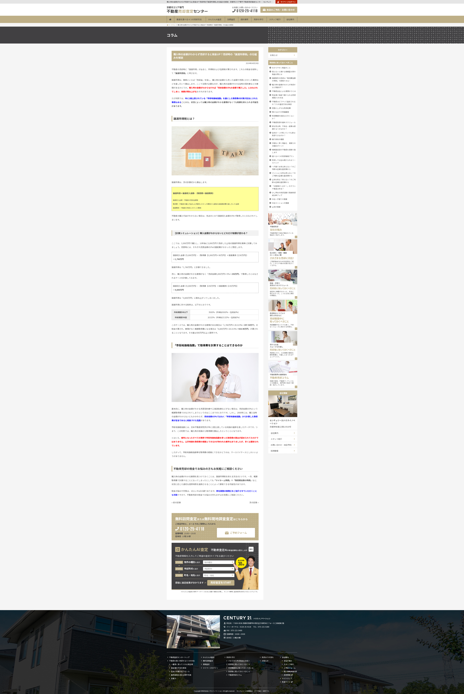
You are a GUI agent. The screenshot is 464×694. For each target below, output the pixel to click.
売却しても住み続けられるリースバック (284, 161)
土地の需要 (276, 207)
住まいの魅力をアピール (180, 671)
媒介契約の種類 (278, 139)
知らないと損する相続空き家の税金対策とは (284, 72)
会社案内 (290, 19)
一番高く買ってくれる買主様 (182, 664)
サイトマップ (287, 678)
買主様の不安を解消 (178, 668)
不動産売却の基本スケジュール (284, 122)
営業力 (173, 678)
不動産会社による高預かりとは (284, 91)
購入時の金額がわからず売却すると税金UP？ (284, 85)
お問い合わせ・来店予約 (281, 444)
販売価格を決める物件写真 (181, 675)
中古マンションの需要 (280, 203)
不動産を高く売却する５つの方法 (182, 661)
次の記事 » (254, 502)
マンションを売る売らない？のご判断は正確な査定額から (284, 174)
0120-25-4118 (192, 529)
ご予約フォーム (238, 532)
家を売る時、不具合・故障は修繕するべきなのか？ (284, 127)
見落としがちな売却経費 (281, 108)
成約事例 (244, 19)
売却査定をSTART (220, 582)
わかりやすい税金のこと (281, 67)
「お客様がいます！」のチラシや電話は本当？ (284, 187)
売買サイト (286, 682)
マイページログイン (288, 2)
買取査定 (206, 664)
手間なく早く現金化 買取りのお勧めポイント (284, 144)
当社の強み (288, 661)
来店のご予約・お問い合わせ (281, 9)
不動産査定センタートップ (179, 657)
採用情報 (274, 450)
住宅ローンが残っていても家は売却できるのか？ (283, 134)
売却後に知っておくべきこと (239, 671)
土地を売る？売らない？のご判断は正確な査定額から (284, 180)
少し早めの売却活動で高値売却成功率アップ (284, 193)
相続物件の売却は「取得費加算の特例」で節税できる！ (284, 79)
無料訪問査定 (208, 661)
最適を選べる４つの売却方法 (189, 19)
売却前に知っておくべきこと (239, 664)
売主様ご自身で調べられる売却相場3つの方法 (284, 96)
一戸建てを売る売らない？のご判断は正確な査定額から (284, 167)
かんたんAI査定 (214, 19)
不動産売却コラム (235, 675)
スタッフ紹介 (275, 19)
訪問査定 (231, 19)
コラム (173, 25)
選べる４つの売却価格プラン (283, 156)
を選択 (192, 562)
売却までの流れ (268, 657)
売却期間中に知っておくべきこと (241, 668)
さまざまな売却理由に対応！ (239, 661)
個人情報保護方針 (290, 671)
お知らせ (265, 661)
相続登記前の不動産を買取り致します (284, 151)
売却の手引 (258, 19)
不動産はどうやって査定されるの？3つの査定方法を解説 (284, 102)
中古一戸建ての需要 (279, 199)
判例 (199, 420)
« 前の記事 (176, 502)
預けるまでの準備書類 (280, 112)
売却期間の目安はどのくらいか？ (283, 117)
